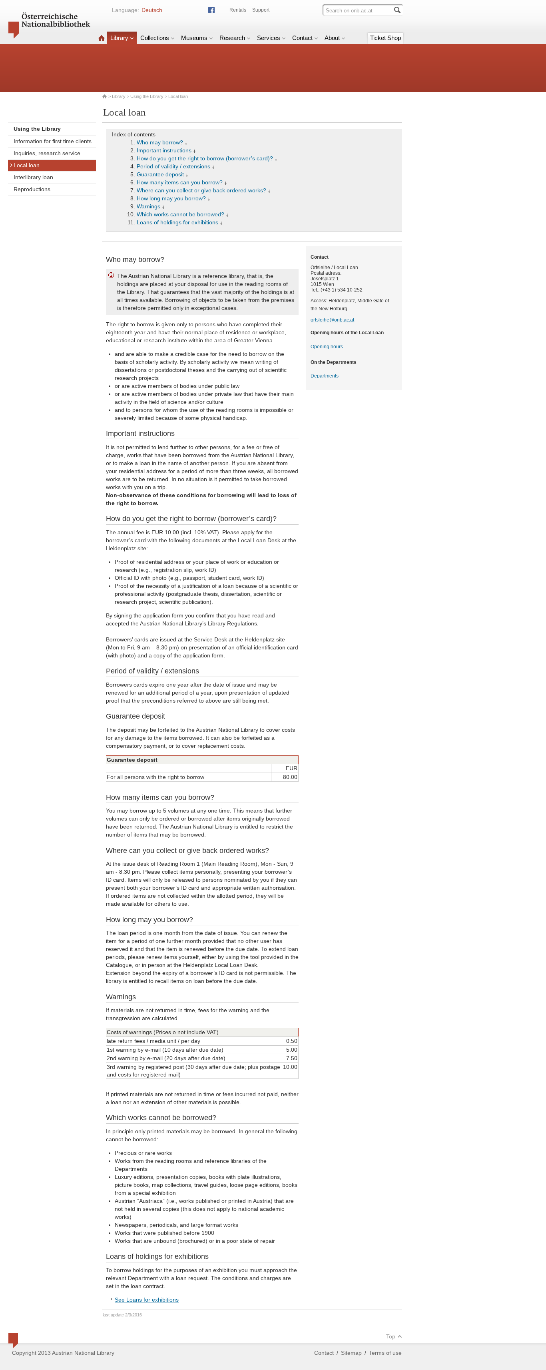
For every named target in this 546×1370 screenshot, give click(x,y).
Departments (325, 376)
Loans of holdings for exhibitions (177, 222)
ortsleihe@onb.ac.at (332, 320)
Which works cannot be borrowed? (180, 214)
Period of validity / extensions (173, 166)
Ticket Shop (385, 37)
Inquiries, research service (47, 153)
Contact (302, 37)
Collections (154, 37)
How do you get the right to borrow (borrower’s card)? (205, 158)
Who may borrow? (160, 142)
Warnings (148, 206)
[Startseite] (101, 38)
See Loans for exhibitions (147, 1299)
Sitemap (351, 1353)
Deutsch (151, 10)
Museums (194, 37)
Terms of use (385, 1353)
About (332, 37)
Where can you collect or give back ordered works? (201, 190)
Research (232, 37)
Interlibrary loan (33, 177)
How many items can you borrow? (180, 182)
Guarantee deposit (160, 174)
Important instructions (164, 150)
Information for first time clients (53, 141)
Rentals (237, 10)
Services (268, 37)
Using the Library (146, 96)
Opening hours (327, 346)
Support (260, 10)
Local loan (27, 165)
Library (119, 37)
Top (390, 1336)
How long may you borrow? (171, 198)
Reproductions (32, 189)
